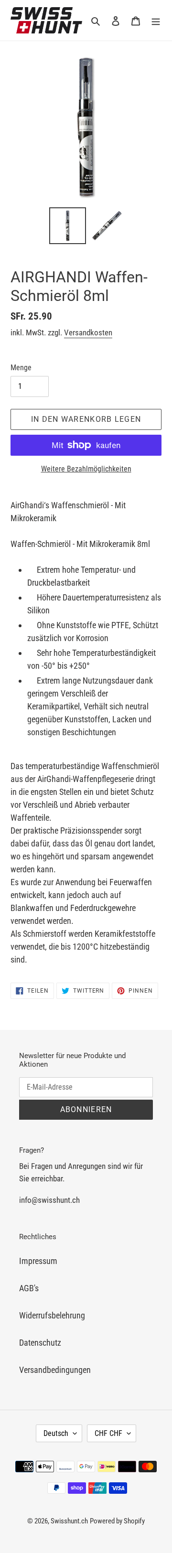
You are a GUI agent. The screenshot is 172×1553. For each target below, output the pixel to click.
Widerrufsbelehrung (52, 1315)
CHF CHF (108, 1433)
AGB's (29, 1288)
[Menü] (156, 20)
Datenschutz (40, 1343)
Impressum (38, 1261)
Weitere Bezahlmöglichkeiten (86, 468)
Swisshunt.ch (69, 1521)
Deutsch (55, 1433)
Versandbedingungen (55, 1370)
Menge (21, 367)
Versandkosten (88, 332)
